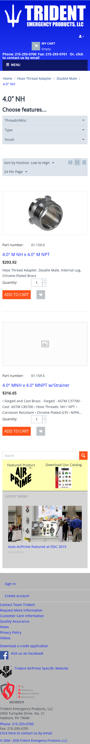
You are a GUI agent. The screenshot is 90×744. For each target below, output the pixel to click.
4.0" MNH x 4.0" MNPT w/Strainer (35, 385)
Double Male (67, 78)
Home (7, 78)
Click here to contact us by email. (26, 733)
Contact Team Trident (17, 604)
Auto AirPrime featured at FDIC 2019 (37, 546)
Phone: (17, 724)
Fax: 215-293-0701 (52, 54)
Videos (5, 638)
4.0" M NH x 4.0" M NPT (26, 254)
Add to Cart (16, 294)
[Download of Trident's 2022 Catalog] (63, 477)
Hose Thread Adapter (34, 78)
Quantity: (9, 282)
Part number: (13, 245)
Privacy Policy (10, 632)
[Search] (83, 455)
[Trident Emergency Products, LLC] (45, 15)
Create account (17, 595)
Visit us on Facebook (27, 653)
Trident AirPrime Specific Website (41, 668)
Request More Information (21, 610)
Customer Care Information (22, 615)
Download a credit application (24, 646)
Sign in (10, 583)
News (4, 627)
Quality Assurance (14, 621)
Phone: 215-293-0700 (19, 54)
